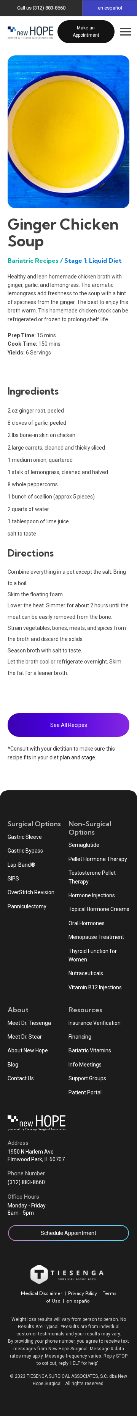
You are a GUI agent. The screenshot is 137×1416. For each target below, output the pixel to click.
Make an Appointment (86, 31)
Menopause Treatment (96, 937)
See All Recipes (68, 725)
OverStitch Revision (31, 892)
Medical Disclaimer (41, 1293)
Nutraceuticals (85, 973)
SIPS (13, 878)
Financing (79, 1037)
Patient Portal (85, 1092)
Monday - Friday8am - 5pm (27, 1209)
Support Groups (87, 1078)
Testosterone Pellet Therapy (92, 877)
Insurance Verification (94, 1023)
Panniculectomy (27, 906)
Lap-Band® (21, 865)
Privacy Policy (82, 1293)
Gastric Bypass (25, 851)
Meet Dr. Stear (25, 1037)
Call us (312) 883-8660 (41, 8)
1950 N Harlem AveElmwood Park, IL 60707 (36, 1155)
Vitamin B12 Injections (95, 987)
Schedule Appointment (68, 1233)
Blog (13, 1065)
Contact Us (21, 1078)
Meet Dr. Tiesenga (29, 1023)
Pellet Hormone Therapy (97, 859)
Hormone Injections (91, 895)
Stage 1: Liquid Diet (93, 260)
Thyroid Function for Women (92, 955)
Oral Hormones (86, 923)
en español (78, 1301)
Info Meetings (85, 1065)
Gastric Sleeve (25, 837)
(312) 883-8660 (26, 1182)
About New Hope (28, 1050)
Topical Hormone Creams (98, 909)
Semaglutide (83, 845)
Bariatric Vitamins (89, 1050)
